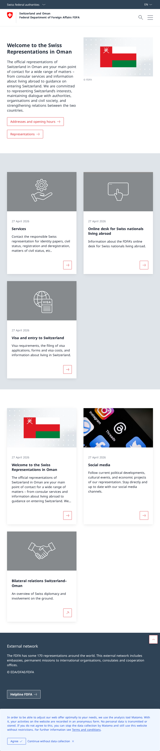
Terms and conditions (86, 729)
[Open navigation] (150, 17)
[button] (153, 639)
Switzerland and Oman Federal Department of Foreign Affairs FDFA (49, 15)
